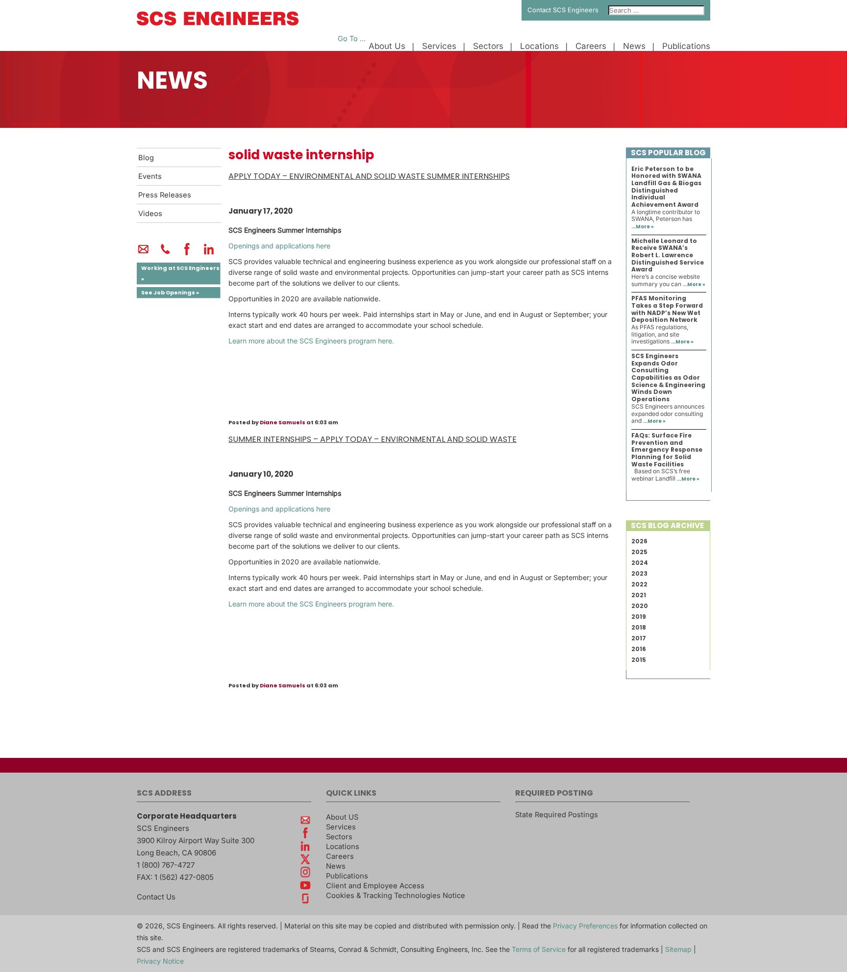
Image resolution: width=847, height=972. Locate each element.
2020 (639, 606)
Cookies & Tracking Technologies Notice (395, 895)
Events (150, 176)
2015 (638, 660)
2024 (639, 563)
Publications (686, 46)
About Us (387, 46)
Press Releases (164, 195)
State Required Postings (556, 814)
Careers (590, 46)
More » (645, 226)
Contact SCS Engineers (562, 10)
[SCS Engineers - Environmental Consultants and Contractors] (218, 23)
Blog (146, 157)
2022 (639, 584)
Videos (150, 213)
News (634, 46)
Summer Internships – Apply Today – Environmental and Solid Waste (372, 439)
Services (439, 46)
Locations (539, 46)
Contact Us (156, 896)
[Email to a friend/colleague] (143, 253)
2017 (638, 638)
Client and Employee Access (375, 885)
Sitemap (678, 949)
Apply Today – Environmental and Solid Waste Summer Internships (369, 176)
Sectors (488, 46)
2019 (638, 616)
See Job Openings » (170, 292)
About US (342, 817)
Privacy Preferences (585, 926)
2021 (638, 595)
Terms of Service (539, 949)
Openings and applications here (279, 246)
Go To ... (352, 38)
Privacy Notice (160, 961)
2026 (639, 541)
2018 (638, 627)
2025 (639, 552)
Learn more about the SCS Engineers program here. (311, 341)
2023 (639, 573)
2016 (638, 649)
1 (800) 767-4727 (166, 865)
